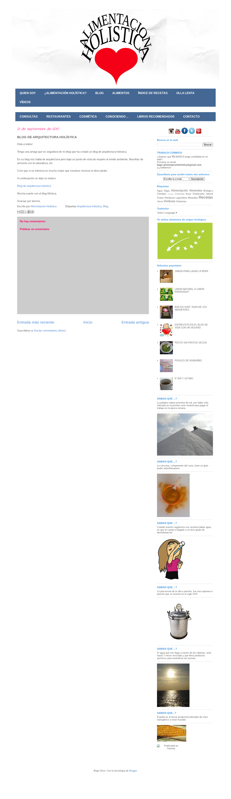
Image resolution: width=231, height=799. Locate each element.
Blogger (133, 770)
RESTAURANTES (58, 116)
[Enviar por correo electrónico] (19, 212)
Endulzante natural (203, 193)
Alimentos (195, 190)
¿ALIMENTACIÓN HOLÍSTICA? (65, 93)
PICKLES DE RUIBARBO (188, 360)
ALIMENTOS (120, 93)
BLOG (99, 93)
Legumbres (181, 197)
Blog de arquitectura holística (34, 185)
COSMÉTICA (88, 116)
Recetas (206, 197)
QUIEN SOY (28, 93)
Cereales (161, 193)
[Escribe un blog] (22, 212)
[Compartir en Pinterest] (32, 212)
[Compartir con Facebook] (29, 212)
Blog (105, 206)
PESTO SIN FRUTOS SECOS (191, 342)
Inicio (87, 322)
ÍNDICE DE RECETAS (153, 93)
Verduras (169, 201)
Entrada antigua (135, 322)
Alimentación (179, 190)
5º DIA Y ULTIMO (184, 378)
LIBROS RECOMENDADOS (156, 116)
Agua (159, 190)
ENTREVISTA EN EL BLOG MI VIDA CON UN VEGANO (191, 326)
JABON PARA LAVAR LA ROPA (191, 271)
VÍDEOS (25, 102)
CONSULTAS (29, 116)
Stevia (160, 201)
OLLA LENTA (185, 93)
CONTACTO (191, 116)
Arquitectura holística (89, 206)
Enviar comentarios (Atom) (50, 330)
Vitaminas (181, 201)
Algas (167, 190)
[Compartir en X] (25, 212)
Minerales (193, 197)
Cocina (170, 194)
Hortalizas (169, 197)
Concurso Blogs (183, 194)
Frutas (160, 197)
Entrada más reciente (35, 322)
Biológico (208, 190)
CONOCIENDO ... (117, 116)
